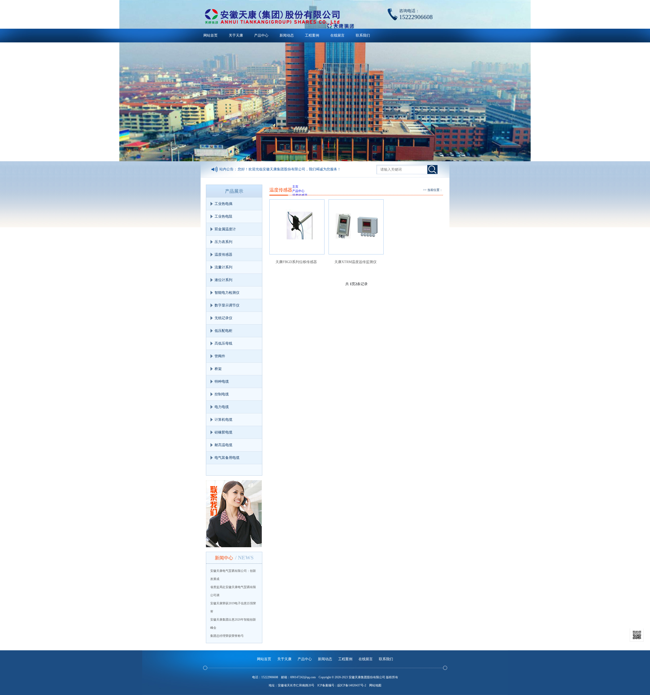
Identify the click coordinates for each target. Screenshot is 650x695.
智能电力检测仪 (227, 293)
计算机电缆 (223, 420)
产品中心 (261, 35)
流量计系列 (223, 267)
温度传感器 (223, 254)
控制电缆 (222, 394)
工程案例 (312, 35)
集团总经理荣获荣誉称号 (227, 636)
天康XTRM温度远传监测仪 (355, 262)
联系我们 (363, 35)
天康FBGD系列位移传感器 (296, 262)
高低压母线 (223, 343)
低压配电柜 (223, 331)
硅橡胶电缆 (223, 432)
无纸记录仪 (223, 318)
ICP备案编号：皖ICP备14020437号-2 (341, 685)
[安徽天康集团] (272, 16)
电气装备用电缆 (227, 458)
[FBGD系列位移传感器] (296, 226)
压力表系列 (223, 242)
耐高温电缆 (223, 445)
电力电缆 (222, 407)
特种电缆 (222, 381)
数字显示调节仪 (227, 305)
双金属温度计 (225, 229)
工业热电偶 (223, 204)
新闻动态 (287, 35)
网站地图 (375, 685)
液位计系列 (223, 280)
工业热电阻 (223, 216)
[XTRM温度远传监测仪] (356, 226)
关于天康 (236, 35)
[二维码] (637, 635)
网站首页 (210, 35)
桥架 (218, 369)
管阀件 (220, 356)
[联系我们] (234, 513)
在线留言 (337, 35)
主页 (295, 186)
